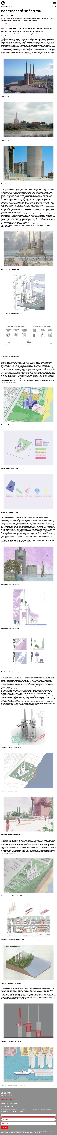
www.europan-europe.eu (8, 1099)
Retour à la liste (5, 24)
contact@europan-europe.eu (9, 1098)
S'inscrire (4, 1127)
